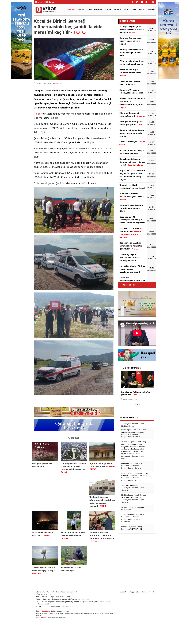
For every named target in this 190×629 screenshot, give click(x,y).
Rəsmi (81, 10)
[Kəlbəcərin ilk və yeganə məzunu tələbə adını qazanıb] (74, 520)
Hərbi (141, 10)
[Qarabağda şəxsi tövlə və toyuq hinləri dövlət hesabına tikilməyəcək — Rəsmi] (74, 451)
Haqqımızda (134, 592)
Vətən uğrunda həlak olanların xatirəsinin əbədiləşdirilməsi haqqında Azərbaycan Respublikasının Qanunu (133, 433)
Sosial (108, 10)
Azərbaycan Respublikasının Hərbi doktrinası (132, 425)
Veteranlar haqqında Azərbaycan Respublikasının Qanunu (132, 487)
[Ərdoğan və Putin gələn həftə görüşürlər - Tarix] (137, 379)
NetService (42, 617)
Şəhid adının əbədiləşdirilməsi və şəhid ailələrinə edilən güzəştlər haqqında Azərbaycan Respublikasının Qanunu (134, 476)
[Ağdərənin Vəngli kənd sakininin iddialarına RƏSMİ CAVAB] (102, 451)
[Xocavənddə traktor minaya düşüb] (74, 555)
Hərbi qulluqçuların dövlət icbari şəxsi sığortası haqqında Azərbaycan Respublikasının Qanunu (134, 498)
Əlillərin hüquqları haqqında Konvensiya (132, 508)
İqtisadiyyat (130, 10)
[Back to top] (183, 622)
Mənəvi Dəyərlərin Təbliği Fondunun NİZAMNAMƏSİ (131, 528)
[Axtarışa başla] (153, 2)
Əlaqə (144, 592)
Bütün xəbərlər (129, 285)
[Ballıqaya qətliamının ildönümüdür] (45, 451)
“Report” (38, 113)
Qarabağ (70, 10)
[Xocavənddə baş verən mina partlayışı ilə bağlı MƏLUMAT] (45, 555)
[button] (150, 389)
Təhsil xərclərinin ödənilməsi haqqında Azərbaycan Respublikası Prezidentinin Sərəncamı (133, 518)
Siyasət (98, 10)
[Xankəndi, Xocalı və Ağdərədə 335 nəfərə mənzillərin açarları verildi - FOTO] (102, 520)
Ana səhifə (123, 592)
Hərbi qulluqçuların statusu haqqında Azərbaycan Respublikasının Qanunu (132, 466)
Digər (150, 10)
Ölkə (89, 10)
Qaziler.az (46, 611)
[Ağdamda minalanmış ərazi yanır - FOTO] (45, 520)
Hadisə (117, 10)
